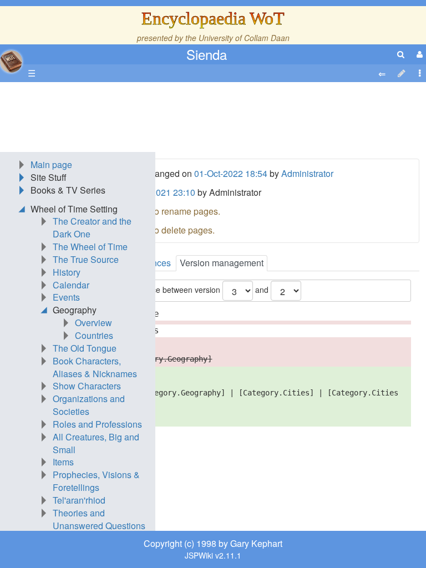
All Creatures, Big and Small (96, 443)
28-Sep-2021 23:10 (157, 192)
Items (63, 461)
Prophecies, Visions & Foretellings (96, 481)
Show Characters (87, 385)
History (66, 272)
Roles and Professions (97, 424)
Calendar (71, 284)
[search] (400, 54)
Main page (51, 164)
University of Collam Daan (244, 37)
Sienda (206, 54)
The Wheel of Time (90, 246)
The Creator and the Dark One (92, 227)
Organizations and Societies (89, 405)
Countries (94, 335)
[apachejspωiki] (11, 58)
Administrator (307, 173)
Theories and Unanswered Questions (99, 519)
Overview (93, 322)
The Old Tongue (84, 348)
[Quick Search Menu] (400, 54)
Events (66, 297)
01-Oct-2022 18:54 (230, 173)
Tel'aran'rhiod (79, 500)
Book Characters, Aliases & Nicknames (95, 367)
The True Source (86, 259)
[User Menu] (418, 54)
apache (11, 61)
